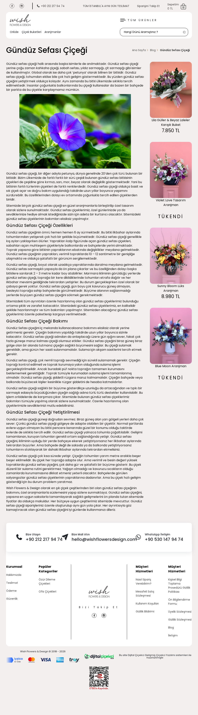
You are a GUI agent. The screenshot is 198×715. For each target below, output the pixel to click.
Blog (153, 50)
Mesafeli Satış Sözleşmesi (145, 594)
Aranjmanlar (52, 32)
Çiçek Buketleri (31, 32)
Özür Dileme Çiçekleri (47, 582)
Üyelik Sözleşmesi (179, 612)
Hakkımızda (13, 575)
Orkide (14, 32)
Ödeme (11, 591)
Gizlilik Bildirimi (145, 611)
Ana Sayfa (139, 50)
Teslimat (12, 583)
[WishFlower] (20, 20)
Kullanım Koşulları (147, 603)
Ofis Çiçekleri (47, 591)
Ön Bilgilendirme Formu (179, 602)
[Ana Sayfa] (99, 595)
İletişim (173, 635)
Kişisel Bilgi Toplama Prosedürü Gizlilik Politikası (179, 586)
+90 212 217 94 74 (53, 6)
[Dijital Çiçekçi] (99, 656)
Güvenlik (12, 599)
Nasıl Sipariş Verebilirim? (143, 582)
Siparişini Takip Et (148, 6)
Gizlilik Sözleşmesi (180, 620)
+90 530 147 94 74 (164, 539)
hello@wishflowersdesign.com (104, 539)
